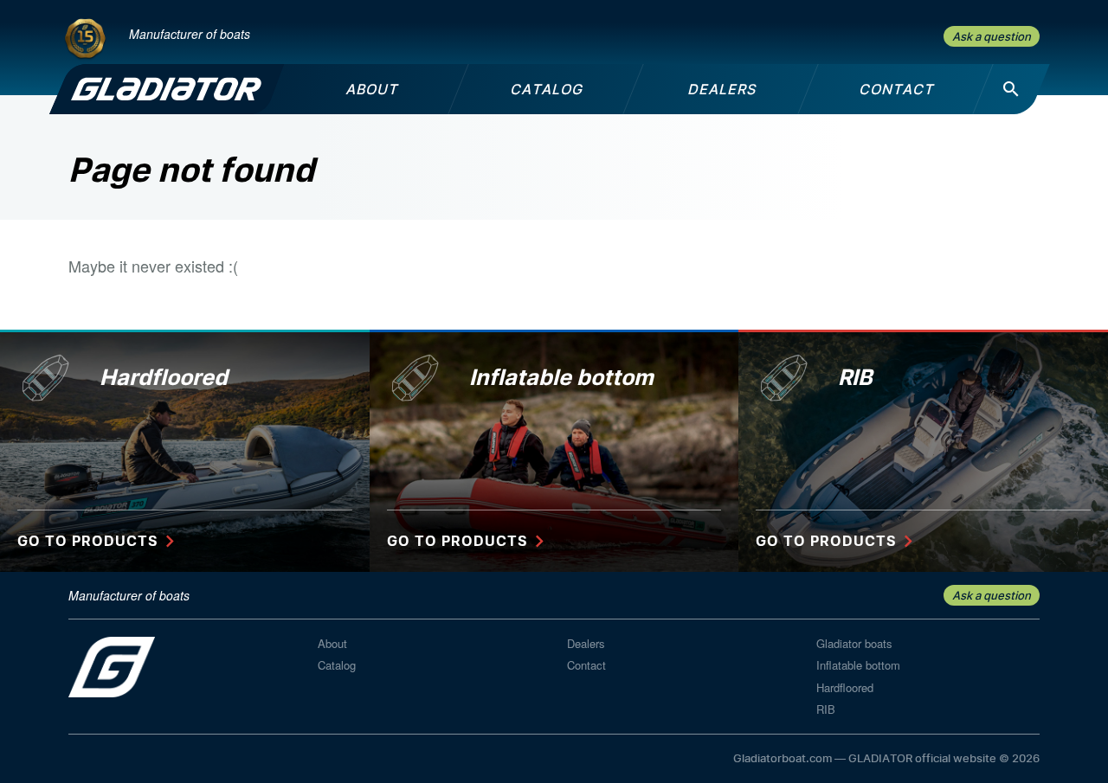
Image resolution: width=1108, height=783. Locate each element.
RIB (825, 709)
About (332, 643)
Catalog (337, 665)
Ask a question (991, 36)
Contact (586, 665)
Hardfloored (844, 687)
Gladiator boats (854, 643)
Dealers (586, 643)
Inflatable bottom (858, 665)
